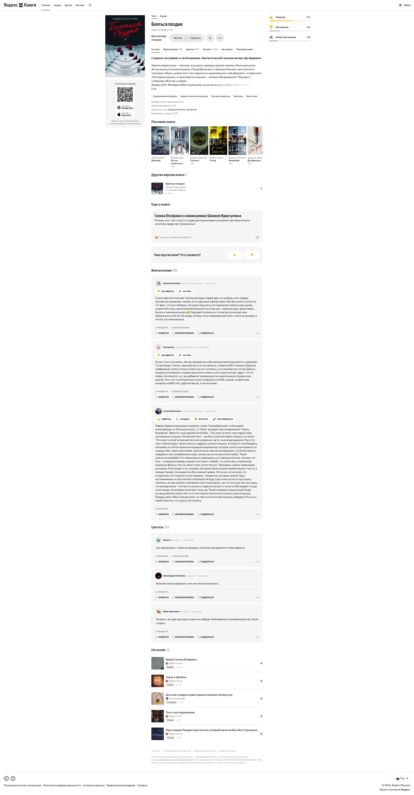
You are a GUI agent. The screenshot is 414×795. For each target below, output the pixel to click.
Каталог (80, 5)
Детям (68, 5)
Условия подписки (93, 785)
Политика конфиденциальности (62, 785)
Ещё (154, 88)
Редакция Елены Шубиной (182, 109)
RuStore (114, 121)
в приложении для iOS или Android (173, 759)
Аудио (57, 5)
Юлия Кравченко (171, 611)
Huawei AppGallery (117, 123)
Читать (177, 37)
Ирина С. (167, 540)
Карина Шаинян (198, 157)
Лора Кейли (157, 157)
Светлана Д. (168, 347)
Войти (407, 5)
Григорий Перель (177, 190)
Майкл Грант (216, 157)
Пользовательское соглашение (22, 785)
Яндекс (405, 789)
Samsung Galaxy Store (129, 121)
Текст (154, 16)
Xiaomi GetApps (134, 123)
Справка (142, 785)
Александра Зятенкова (174, 576)
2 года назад (209, 283)
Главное (45, 5)
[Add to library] (261, 188)
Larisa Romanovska (172, 411)
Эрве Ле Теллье (237, 157)
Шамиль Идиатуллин (162, 29)
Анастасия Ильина (171, 283)
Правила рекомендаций (120, 785)
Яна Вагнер (177, 157)
